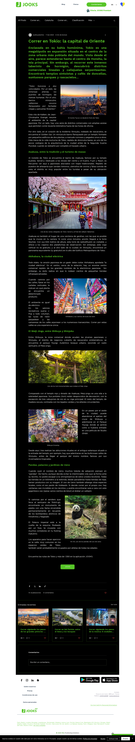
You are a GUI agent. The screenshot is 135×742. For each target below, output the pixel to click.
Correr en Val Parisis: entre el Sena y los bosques (67, 630)
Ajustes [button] (103, 739)
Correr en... (35, 20)
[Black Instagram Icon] (27, 680)
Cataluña (49, 20)
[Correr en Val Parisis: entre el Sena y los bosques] (67, 617)
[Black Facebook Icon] (21, 680)
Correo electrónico (114, 695)
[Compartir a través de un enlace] (45, 586)
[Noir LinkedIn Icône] (32, 680)
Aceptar (125, 739)
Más (90, 20)
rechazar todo (113, 739)
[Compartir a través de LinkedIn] (40, 586)
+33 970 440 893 (104, 695)
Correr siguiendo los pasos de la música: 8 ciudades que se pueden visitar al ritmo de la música (101, 630)
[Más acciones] (105, 35)
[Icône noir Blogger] (38, 680)
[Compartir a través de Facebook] (29, 586)
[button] (96, 4)
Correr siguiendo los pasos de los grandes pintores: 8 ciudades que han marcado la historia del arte (33, 630)
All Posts (22, 20)
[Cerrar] (132, 738)
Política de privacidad (90, 739)
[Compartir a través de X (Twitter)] (35, 586)
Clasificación (78, 20)
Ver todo (114, 604)
